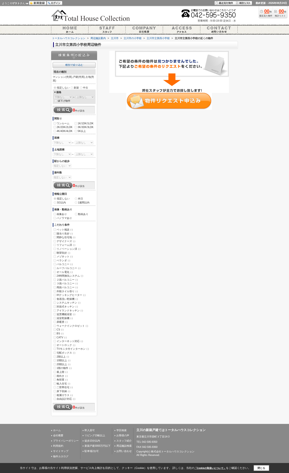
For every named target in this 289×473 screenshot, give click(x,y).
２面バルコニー (67, 279)
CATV (62, 337)
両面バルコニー (67, 287)
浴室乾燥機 (65, 318)
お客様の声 (122, 435)
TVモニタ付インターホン (73, 348)
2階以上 (63, 356)
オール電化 (65, 272)
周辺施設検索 (124, 445)
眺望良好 (63, 252)
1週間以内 (83, 202)
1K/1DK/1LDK (86, 123)
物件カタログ (60, 456)
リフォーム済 (66, 244)
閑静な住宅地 (66, 237)
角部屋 (62, 379)
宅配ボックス (66, 352)
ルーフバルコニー (68, 268)
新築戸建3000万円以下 (97, 445)
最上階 (62, 372)
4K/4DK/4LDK (65, 131)
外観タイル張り (67, 291)
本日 (80, 198)
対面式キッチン (67, 306)
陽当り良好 (65, 233)
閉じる (261, 468)
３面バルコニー (67, 283)
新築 (76, 87)
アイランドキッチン (70, 310)
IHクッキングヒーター (71, 295)
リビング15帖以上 (95, 435)
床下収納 (63, 391)
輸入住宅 (63, 383)
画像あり (62, 214)
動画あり (83, 214)
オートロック (66, 345)
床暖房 (62, 321)
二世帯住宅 (65, 387)
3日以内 (61, 202)
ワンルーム (63, 123)
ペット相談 (65, 229)
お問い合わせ (124, 451)
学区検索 (121, 430)
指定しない (63, 87)
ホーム (57, 430)
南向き (62, 375)
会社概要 (58, 435)
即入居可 (90, 430)
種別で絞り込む (74, 64)
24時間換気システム (70, 275)
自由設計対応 (66, 398)
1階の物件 (64, 368)
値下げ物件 (64, 100)
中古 (85, 87)
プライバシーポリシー (66, 440)
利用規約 (58, 445)
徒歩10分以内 (92, 440)
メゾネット (65, 256)
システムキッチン (68, 302)
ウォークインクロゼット (72, 325)
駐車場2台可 (92, 451)
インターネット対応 (70, 341)
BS (60, 333)
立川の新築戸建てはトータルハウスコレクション (171, 430)
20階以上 (63, 364)
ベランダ (63, 260)
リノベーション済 (68, 248)
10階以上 (63, 360)
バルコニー (65, 264)
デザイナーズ (66, 241)
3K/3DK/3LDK (86, 127)
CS (60, 329)
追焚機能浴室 (66, 314)
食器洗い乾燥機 (67, 298)
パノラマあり (64, 218)
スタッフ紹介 (124, 440)
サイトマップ (60, 451)
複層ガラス (65, 395)
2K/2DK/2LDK (65, 127)
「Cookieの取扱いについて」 (210, 468)
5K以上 (82, 131)
